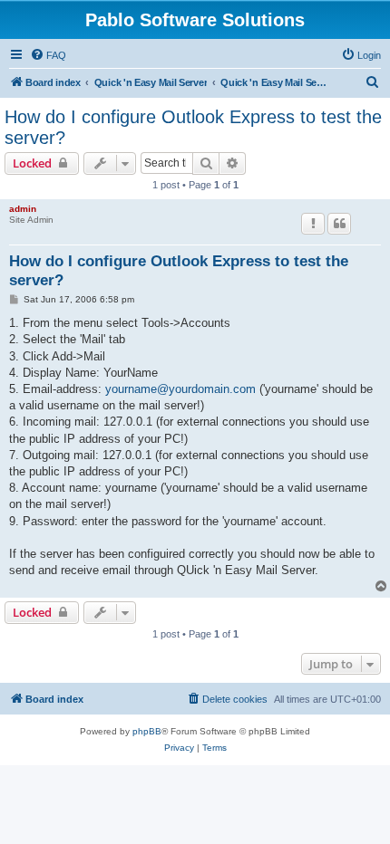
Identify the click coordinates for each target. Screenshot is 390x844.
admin (22, 209)
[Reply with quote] (339, 224)
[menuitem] (48, 55)
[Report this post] (313, 224)
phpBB (146, 731)
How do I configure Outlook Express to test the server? (193, 127)
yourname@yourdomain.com (180, 389)
